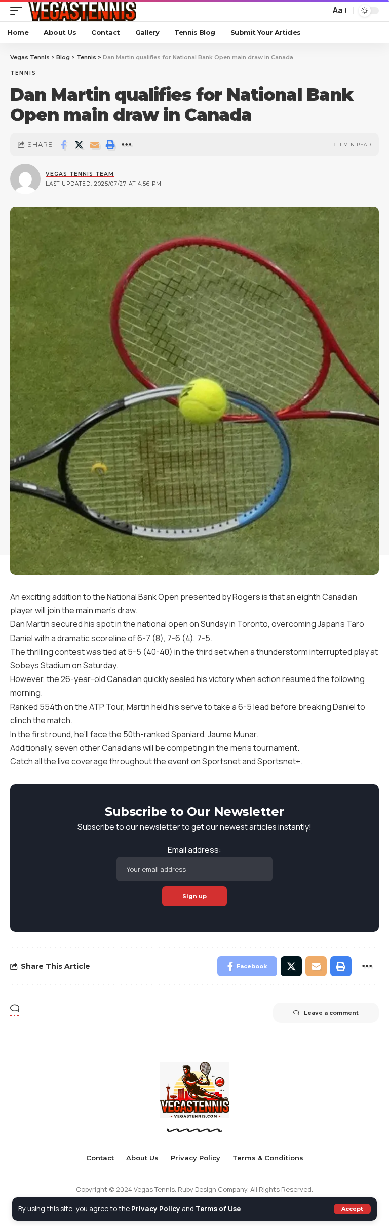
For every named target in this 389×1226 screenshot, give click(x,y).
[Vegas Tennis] (81, 10)
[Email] (95, 145)
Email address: (194, 849)
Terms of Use (218, 1208)
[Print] (110, 145)
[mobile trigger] (18, 10)
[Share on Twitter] (79, 145)
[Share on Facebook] (63, 145)
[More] (126, 145)
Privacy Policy (155, 1208)
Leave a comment (331, 1012)
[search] (320, 11)
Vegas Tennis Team (80, 174)
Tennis (23, 73)
